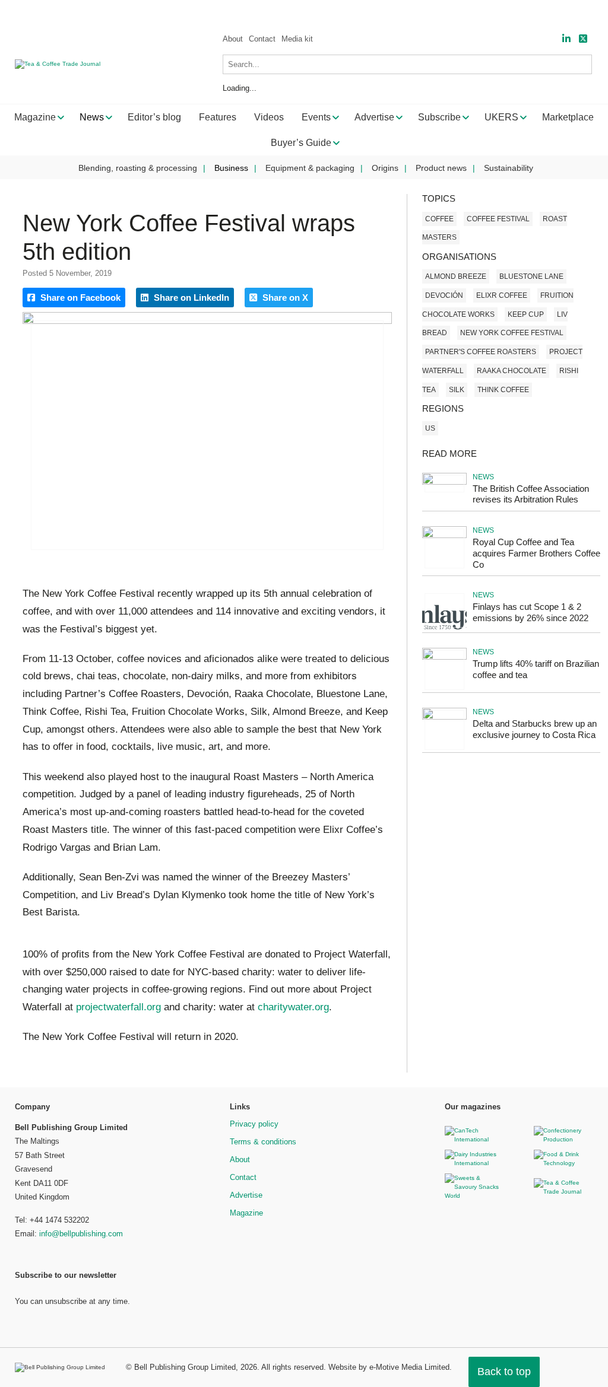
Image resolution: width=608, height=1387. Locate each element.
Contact (262, 38)
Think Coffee (503, 390)
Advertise (246, 1195)
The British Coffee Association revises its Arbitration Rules (531, 494)
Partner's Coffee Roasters (480, 352)
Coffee (439, 219)
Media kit (297, 38)
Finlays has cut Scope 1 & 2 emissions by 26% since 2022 (530, 612)
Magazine (246, 1212)
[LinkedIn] (566, 39)
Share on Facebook (79, 297)
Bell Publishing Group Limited (185, 1367)
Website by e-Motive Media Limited (388, 1367)
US (430, 428)
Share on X (284, 297)
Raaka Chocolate (511, 371)
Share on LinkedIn (190, 297)
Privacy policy (254, 1123)
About (233, 38)
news (483, 477)
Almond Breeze (455, 276)
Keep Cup (526, 314)
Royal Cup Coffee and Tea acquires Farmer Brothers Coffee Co (536, 553)
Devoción (444, 295)
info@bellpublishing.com (81, 1233)
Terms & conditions (263, 1141)
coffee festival (498, 219)
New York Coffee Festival (511, 333)
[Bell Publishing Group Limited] (63, 1367)
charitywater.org (293, 1007)
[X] (583, 39)
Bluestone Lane (531, 276)
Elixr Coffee (501, 295)
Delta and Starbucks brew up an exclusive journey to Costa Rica (535, 729)
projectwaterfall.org (118, 1007)
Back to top (504, 1372)
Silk (456, 390)
